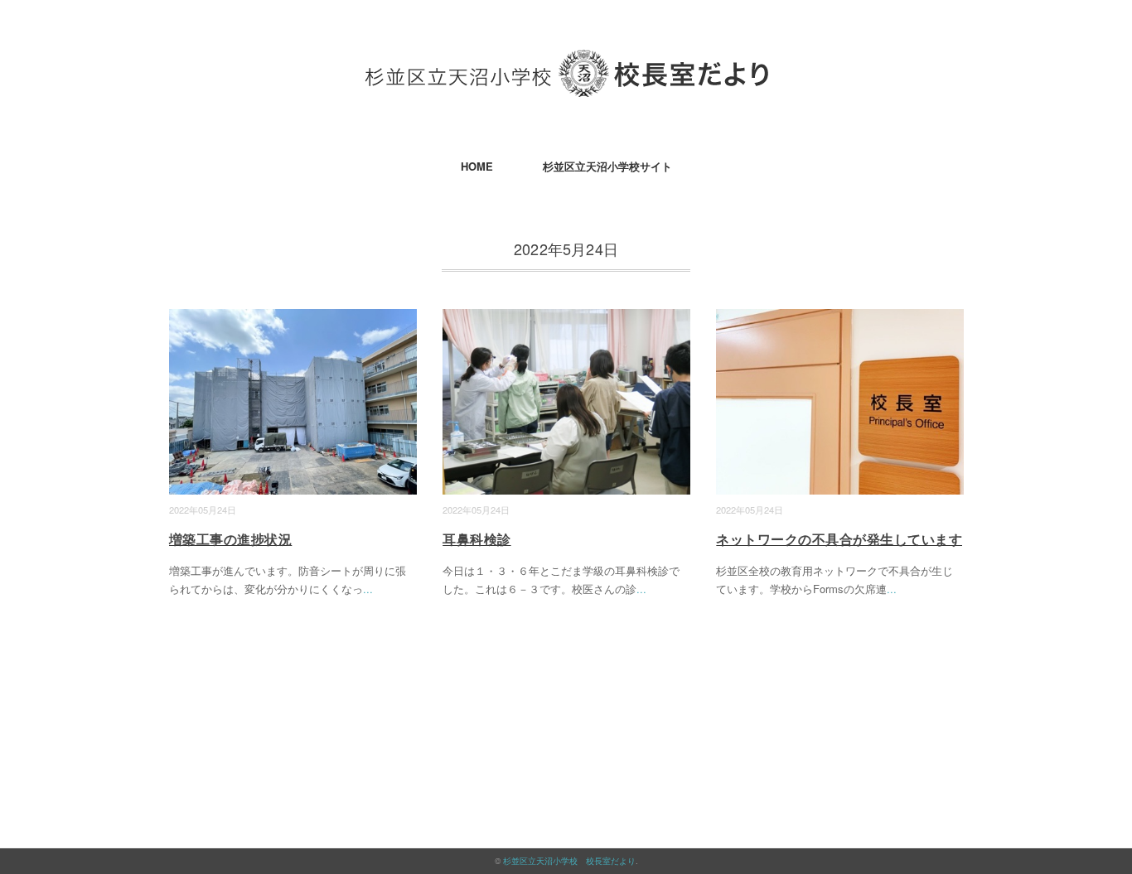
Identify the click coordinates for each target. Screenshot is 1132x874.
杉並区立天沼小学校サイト (607, 166)
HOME (477, 166)
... (368, 588)
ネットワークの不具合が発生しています (839, 538)
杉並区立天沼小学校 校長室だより (569, 861)
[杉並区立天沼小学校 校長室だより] (566, 61)
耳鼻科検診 (476, 538)
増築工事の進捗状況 (230, 538)
